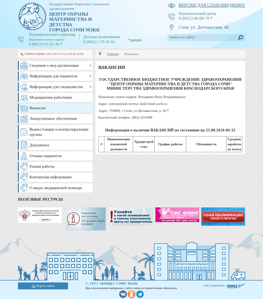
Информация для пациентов (53, 76)
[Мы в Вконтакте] (123, 293)
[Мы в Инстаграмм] (131, 293)
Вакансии (37, 108)
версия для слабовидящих (212, 5)
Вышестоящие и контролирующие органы (59, 132)
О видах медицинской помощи (55, 187)
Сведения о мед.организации (54, 65)
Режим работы (41, 166)
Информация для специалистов (56, 86)
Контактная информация (50, 177)
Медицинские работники (50, 97)
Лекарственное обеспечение (53, 118)
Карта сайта (45, 286)
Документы (39, 145)
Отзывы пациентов (45, 156)
